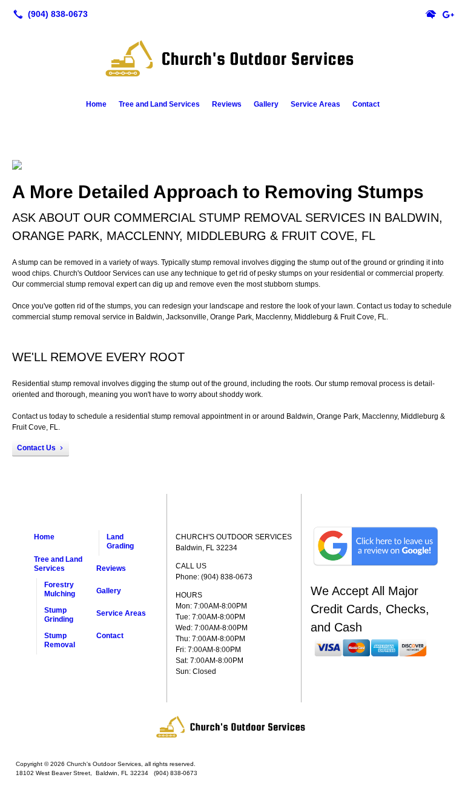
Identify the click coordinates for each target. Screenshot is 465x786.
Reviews (227, 104)
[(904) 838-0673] (48, 14)
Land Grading (120, 541)
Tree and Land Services (159, 104)
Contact (366, 104)
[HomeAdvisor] (431, 14)
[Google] (448, 14)
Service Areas (315, 104)
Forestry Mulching (59, 589)
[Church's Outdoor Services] (232, 726)
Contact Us (36, 448)
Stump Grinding (58, 615)
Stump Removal (59, 640)
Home (96, 104)
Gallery (266, 104)
